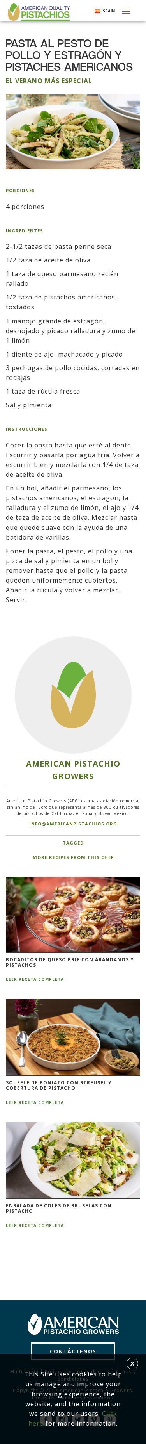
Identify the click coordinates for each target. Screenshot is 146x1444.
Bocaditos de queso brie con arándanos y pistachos (70, 962)
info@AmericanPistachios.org (73, 824)
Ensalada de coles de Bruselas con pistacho (59, 1208)
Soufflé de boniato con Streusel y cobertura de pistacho (59, 1085)
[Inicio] (38, 12)
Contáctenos (73, 1351)
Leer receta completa (35, 979)
